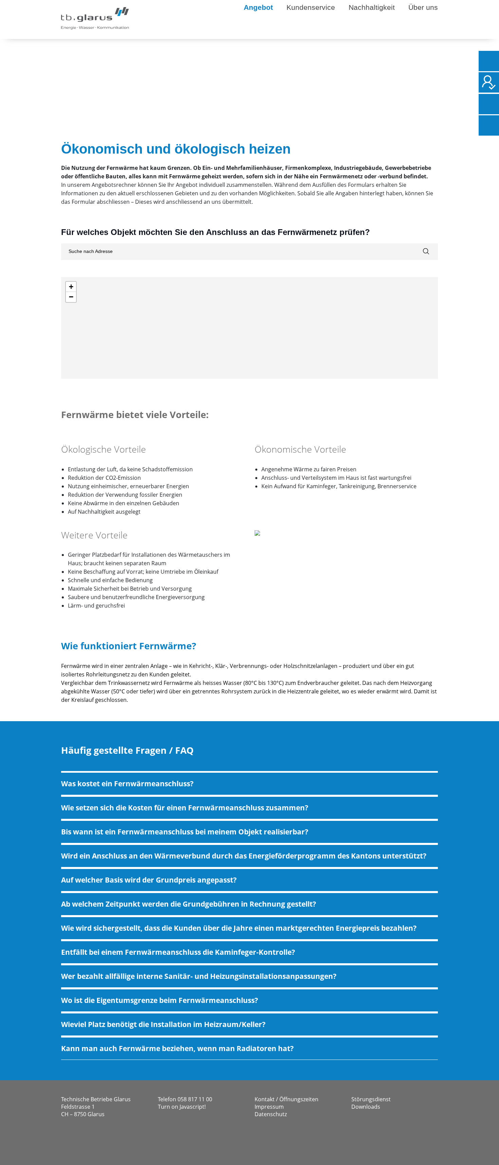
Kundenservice (311, 7)
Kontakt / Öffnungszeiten (286, 1099)
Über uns (423, 7)
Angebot (258, 7)
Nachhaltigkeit (372, 7)
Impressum (269, 1106)
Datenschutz (271, 1114)
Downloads (365, 1106)
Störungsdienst (371, 1099)
